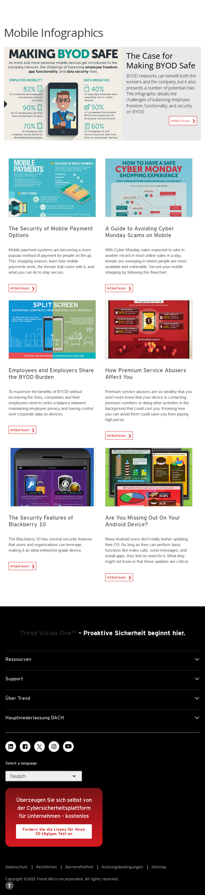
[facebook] (25, 746)
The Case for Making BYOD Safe (160, 60)
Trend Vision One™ (48, 633)
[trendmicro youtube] (68, 746)
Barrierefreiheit (79, 866)
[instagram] (54, 746)
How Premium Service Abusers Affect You (145, 373)
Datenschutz (16, 866)
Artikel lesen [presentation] (20, 287)
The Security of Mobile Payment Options (51, 231)
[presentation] (52, 187)
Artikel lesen (180, 119)
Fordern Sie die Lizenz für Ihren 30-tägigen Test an (50, 830)
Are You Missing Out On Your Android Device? (142, 521)
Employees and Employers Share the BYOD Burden (51, 373)
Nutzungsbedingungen (122, 866)
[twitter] (39, 746)
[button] (43, 776)
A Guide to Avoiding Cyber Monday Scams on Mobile (139, 231)
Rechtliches (46, 866)
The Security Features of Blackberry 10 (41, 521)
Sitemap (159, 866)
